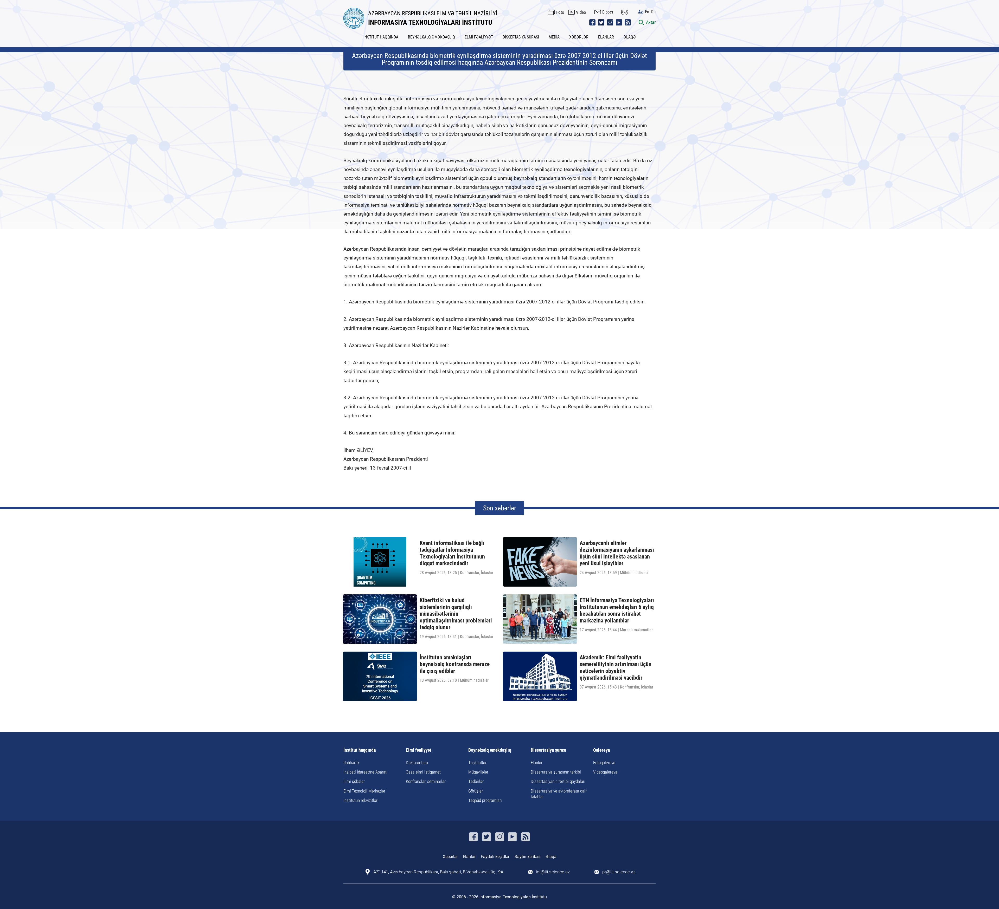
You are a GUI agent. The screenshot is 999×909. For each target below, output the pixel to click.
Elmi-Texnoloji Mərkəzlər (364, 791)
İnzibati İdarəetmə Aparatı (365, 772)
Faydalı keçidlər (495, 856)
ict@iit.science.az (553, 871)
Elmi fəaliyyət (418, 750)
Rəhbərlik (351, 762)
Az (640, 12)
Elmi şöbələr (354, 781)
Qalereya (601, 750)
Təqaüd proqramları (485, 800)
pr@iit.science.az (618, 871)
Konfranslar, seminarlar (426, 781)
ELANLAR (606, 37)
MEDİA (554, 37)
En (647, 12)
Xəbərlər (450, 856)
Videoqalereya (605, 772)
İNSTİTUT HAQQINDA (380, 37)
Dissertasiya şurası (548, 750)
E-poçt (607, 12)
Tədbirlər (476, 781)
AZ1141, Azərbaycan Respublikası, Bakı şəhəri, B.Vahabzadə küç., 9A (438, 871)
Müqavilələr (478, 772)
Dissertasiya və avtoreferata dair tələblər (559, 793)
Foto (560, 12)
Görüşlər (475, 791)
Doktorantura (417, 762)
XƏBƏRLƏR (578, 37)
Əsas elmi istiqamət (423, 772)
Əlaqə (551, 856)
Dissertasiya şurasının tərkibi (556, 772)
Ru (653, 12)
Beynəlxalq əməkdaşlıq (489, 750)
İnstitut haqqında (359, 750)
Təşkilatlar (477, 762)
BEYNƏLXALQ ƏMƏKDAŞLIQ (431, 37)
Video (581, 12)
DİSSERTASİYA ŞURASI (521, 37)
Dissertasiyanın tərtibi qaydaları (558, 781)
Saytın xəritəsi (527, 856)
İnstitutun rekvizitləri (361, 800)
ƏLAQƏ (630, 37)
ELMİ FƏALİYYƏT (479, 37)
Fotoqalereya (604, 762)
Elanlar (536, 762)
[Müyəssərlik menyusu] (624, 12)
